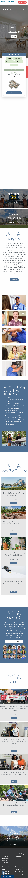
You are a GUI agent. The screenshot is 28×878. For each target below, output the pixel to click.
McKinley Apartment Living (14, 468)
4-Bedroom (14, 65)
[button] (24, 9)
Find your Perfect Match (26, 72)
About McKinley (19, 854)
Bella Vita (14, 73)
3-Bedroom (19, 61)
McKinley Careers (7, 867)
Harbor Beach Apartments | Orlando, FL (14, 841)
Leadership (18, 856)
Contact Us (18, 869)
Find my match (22, 2)
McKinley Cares (19, 859)
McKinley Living (19, 874)
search (14, 36)
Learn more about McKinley (14, 641)
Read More (14, 717)
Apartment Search (7, 854)
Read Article (13, 503)
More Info (14, 93)
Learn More (14, 279)
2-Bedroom (9, 61)
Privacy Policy (19, 867)
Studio (9, 58)
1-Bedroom (17, 58)
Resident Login (19, 872)
